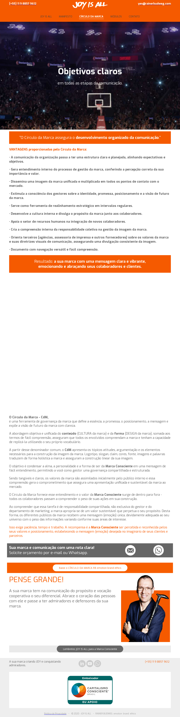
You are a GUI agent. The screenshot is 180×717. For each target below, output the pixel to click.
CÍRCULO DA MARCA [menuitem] (91, 16)
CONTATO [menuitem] (134, 16)
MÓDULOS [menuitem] (116, 16)
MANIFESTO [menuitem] (65, 16)
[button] (90, 567)
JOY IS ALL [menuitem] (46, 16)
